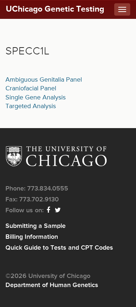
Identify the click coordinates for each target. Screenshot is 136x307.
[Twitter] (58, 210)
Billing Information (31, 237)
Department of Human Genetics (51, 285)
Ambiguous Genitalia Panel (43, 80)
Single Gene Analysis (35, 97)
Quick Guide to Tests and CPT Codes (59, 248)
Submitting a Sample (35, 226)
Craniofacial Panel (30, 88)
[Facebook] (48, 210)
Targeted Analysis (30, 106)
